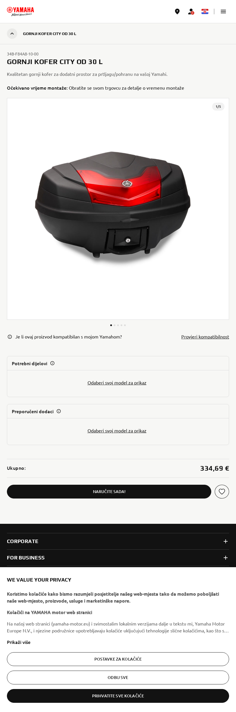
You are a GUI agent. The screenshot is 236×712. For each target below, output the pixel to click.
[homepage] (20, 11)
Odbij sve (118, 677)
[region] (118, 639)
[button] (223, 11)
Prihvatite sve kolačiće (118, 695)
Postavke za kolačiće (118, 659)
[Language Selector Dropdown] (205, 11)
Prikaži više (19, 642)
